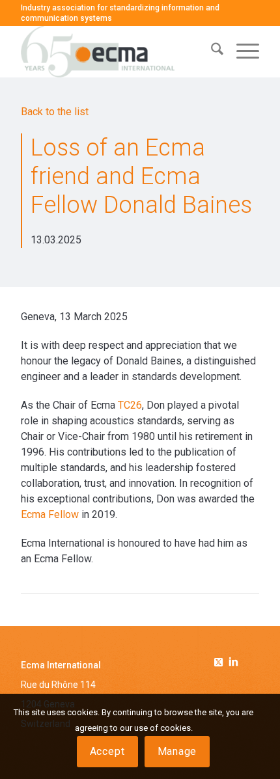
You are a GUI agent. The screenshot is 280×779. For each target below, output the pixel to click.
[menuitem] (210, 51)
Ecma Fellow (50, 514)
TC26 (130, 405)
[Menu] (241, 51)
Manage (177, 751)
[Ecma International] (116, 51)
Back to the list (55, 111)
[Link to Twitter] (220, 659)
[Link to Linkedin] (233, 663)
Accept (107, 751)
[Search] (210, 51)
